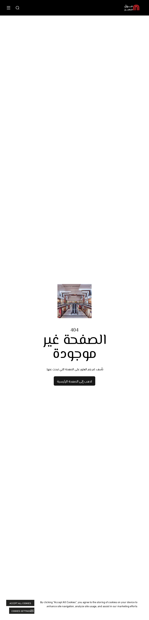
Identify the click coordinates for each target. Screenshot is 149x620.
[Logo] (132, 8)
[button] (21, 611)
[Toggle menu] (8, 8)
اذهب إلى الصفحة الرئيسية (74, 380)
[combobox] (17, 8)
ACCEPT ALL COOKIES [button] (20, 603)
